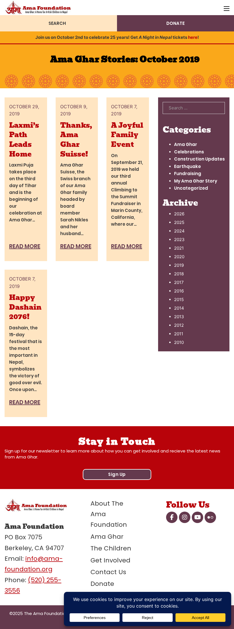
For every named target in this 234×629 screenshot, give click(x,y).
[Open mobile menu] (226, 8)
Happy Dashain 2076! (25, 307)
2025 (179, 222)
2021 (179, 248)
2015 (179, 299)
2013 (179, 316)
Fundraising (187, 174)
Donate (102, 583)
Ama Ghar (185, 144)
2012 (179, 325)
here (192, 37)
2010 (179, 342)
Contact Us (108, 572)
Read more (24, 246)
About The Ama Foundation (108, 514)
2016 (179, 291)
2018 (179, 274)
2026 (179, 214)
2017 (179, 282)
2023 (179, 239)
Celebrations (189, 152)
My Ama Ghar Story (195, 181)
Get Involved (110, 560)
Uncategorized (191, 188)
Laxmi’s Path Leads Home (24, 140)
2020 (179, 256)
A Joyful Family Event (127, 135)
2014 (179, 308)
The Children (110, 548)
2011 (178, 333)
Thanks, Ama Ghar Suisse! (76, 140)
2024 (179, 231)
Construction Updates (199, 159)
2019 (179, 265)
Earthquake (187, 166)
